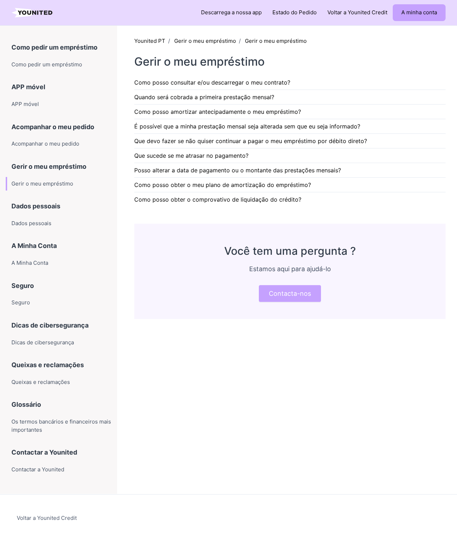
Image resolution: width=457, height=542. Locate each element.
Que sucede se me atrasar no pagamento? (191, 155)
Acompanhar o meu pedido (52, 127)
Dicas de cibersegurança (50, 325)
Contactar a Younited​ (44, 452)
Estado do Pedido (294, 12)
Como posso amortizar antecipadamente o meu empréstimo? (217, 111)
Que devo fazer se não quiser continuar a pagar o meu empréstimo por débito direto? (250, 141)
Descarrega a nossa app (231, 12)
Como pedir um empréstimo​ (54, 47)
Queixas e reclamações (47, 365)
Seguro (22, 285)
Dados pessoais (35, 206)
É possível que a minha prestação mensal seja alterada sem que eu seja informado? (247, 126)
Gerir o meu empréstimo (205, 40)
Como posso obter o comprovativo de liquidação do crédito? (217, 199)
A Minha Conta (34, 245)
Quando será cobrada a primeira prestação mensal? (204, 97)
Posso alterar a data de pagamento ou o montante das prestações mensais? (237, 170)
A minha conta (419, 12)
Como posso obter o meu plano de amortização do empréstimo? (222, 184)
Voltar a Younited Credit (357, 12)
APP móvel (28, 87)
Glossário (26, 404)
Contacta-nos (290, 293)
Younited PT (149, 40)
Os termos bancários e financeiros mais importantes (61, 425)
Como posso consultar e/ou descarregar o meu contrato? (212, 82)
